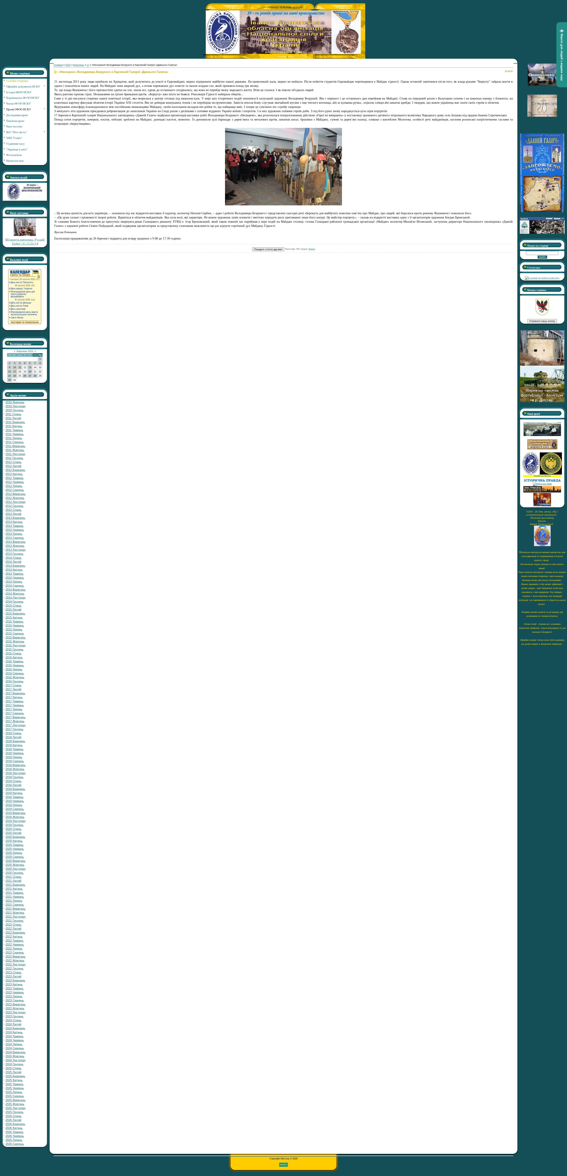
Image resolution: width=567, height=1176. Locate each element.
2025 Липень (14, 1092)
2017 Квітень (14, 697)
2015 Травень (14, 621)
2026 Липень (14, 1140)
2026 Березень (15, 1124)
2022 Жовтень (15, 960)
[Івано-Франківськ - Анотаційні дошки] (542, 491)
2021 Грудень (14, 920)
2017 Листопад (15, 725)
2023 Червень (15, 992)
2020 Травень (14, 845)
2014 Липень (14, 581)
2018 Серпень (15, 761)
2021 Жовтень (15, 912)
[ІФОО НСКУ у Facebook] (542, 233)
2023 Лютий (13, 976)
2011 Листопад (15, 454)
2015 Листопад (15, 645)
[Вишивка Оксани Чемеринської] (542, 505)
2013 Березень (15, 518)
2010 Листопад (15, 406)
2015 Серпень (15, 633)
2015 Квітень (14, 617)
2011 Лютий (13, 418)
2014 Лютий (13, 561)
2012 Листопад (15, 502)
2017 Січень (13, 685)
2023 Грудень (14, 1016)
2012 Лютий (13, 466)
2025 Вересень (15, 1100)
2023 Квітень (14, 984)
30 (9, 380)
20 (30, 371)
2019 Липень (14, 805)
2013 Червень (15, 530)
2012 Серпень (15, 490)
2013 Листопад (15, 549)
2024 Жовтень (15, 1056)
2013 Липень (14, 533)
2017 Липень (14, 709)
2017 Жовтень (15, 721)
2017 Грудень (14, 729)
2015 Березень (15, 613)
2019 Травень (14, 797)
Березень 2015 (25, 351)
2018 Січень (13, 733)
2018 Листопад (15, 773)
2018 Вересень (15, 765)
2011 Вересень (15, 446)
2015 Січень (13, 605)
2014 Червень (15, 577)
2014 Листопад (15, 597)
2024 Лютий (13, 1024)
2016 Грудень (14, 681)
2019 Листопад (15, 821)
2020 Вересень (15, 861)
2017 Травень (14, 701)
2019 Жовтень (15, 817)
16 (9, 371)
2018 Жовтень (15, 769)
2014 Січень (13, 557)
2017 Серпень (15, 713)
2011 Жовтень (15, 450)
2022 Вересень (15, 956)
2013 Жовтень (15, 545)
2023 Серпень (15, 1000)
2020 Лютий (13, 833)
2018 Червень (15, 753)
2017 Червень (15, 705)
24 (14, 375)
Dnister (312, 249)
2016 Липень (14, 669)
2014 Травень (14, 573)
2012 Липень (14, 486)
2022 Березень (15, 932)
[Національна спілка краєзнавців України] (531, 473)
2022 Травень (14, 940)
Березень (78, 65)
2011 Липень (14, 438)
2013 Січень (13, 510)
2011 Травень (14, 430)
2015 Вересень (15, 637)
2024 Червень (15, 1040)
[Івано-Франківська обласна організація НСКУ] (542, 314)
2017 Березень (15, 693)
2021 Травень (14, 892)
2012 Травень (14, 478)
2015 (68, 65)
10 (14, 367)
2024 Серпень (15, 1048)
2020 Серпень (15, 857)
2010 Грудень (14, 410)
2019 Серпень (15, 809)
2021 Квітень (14, 888)
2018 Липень (14, 757)
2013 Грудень (14, 553)
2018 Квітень (14, 745)
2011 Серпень (15, 442)
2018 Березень (15, 741)
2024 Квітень (14, 1032)
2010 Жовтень (15, 402)
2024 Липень (14, 1044)
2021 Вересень (15, 908)
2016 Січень (13, 653)
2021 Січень (13, 876)
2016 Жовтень (15, 677)
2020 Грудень (14, 872)
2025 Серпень (15, 1096)
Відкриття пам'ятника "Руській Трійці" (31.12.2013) (25, 241)
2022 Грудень (14, 968)
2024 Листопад (15, 1060)
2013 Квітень (14, 522)
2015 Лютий (13, 609)
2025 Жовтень (15, 1104)
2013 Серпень (15, 537)
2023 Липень (14, 996)
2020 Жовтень (15, 864)
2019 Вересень (15, 813)
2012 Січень (13, 462)
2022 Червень (15, 944)
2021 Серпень (15, 904)
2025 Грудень (14, 1112)
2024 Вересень (15, 1052)
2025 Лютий (13, 1072)
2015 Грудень (14, 649)
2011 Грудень (14, 458)
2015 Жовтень (15, 641)
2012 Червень (15, 482)
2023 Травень (14, 988)
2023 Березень (15, 980)
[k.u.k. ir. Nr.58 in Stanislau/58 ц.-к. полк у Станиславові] (551, 473)
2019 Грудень (14, 825)
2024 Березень (15, 1028)
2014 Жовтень (15, 593)
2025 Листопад (15, 1108)
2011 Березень (15, 422)
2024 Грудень (14, 1064)
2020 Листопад (15, 868)
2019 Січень (13, 781)
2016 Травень (14, 661)
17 (14, 371)
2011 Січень (13, 414)
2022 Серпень (15, 952)
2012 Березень (15, 470)
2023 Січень (13, 972)
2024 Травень (14, 1036)
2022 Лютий (13, 928)
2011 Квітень (14, 426)
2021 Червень (15, 896)
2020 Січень (13, 829)
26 (24, 375)
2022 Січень (13, 924)
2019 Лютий (13, 785)
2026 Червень (15, 1136)
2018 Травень (14, 749)
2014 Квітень (14, 569)
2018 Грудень (14, 777)
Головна (282, 56)
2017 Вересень (15, 717)
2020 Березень (15, 837)
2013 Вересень (15, 541)
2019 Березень (15, 789)
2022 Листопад (15, 964)
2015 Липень (14, 629)
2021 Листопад (15, 916)
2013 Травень (14, 526)
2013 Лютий (13, 514)
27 (30, 375)
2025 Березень (15, 1076)
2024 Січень (13, 1020)
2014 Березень (15, 565)
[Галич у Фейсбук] (542, 435)
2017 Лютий (13, 689)
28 (35, 375)
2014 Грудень (14, 601)
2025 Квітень (14, 1080)
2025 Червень (15, 1088)
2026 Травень (14, 1132)
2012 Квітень (14, 474)
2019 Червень (15, 801)
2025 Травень (14, 1084)
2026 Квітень (14, 1128)
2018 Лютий (13, 737)
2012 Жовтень (15, 498)
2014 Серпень (15, 585)
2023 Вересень (15, 1004)
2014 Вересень (15, 589)
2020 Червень (15, 849)
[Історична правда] (542, 481)
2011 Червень (15, 434)
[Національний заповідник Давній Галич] (542, 448)
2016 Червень (15, 665)
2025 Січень (13, 1068)
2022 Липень (14, 948)
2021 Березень (15, 884)
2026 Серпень (15, 1144)
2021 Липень (14, 900)
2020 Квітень (14, 841)
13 (30, 367)
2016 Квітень (14, 657)
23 (9, 375)
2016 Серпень (15, 673)
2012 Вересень (15, 494)
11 (20, 367)
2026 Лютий (13, 1120)
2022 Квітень (14, 936)
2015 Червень (15, 625)
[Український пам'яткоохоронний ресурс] (542, 484)
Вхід (291, 56)
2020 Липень (14, 853)
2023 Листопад (15, 1012)
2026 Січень (13, 1116)
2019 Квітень (14, 793)
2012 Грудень (14, 506)
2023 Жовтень (15, 1008)
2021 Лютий (13, 880)
